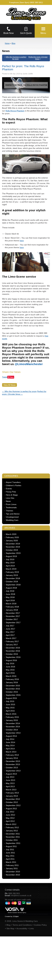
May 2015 (10, 708)
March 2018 (11, 603)
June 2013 (10, 780)
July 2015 (10, 701)
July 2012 (10, 812)
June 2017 (10, 629)
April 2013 (10, 786)
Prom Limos (11, 504)
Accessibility (22, 928)
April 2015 (10, 711)
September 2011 (13, 843)
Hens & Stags (12, 495)
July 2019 (10, 559)
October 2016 (12, 654)
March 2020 (11, 534)
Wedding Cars (12, 520)
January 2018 (12, 610)
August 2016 (11, 660)
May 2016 (10, 670)
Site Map (10, 928)
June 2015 (10, 704)
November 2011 (13, 837)
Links (31, 928)
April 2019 (10, 566)
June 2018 (10, 594)
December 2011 (13, 834)
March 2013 (11, 790)
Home (7, 43)
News (8, 501)
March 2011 (11, 862)
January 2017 (12, 644)
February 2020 (12, 537)
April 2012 (10, 821)
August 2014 (11, 736)
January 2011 (12, 868)
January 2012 (12, 831)
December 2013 (13, 761)
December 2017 (13, 613)
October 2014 (12, 730)
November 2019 (13, 547)
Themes (9, 511)
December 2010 (13, 871)
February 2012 (12, 827)
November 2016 (13, 651)
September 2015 (13, 695)
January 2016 (12, 682)
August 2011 (11, 846)
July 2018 (10, 591)
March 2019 (11, 569)
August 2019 (11, 556)
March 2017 (11, 638)
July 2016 (10, 663)
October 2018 (12, 581)
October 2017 (12, 619)
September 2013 (13, 771)
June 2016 (10, 667)
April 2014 (10, 749)
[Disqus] (26, 434)
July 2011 (10, 849)
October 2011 (12, 840)
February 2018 (12, 607)
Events (9, 488)
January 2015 (12, 720)
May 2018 (10, 597)
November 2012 (13, 799)
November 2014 (13, 726)
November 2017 (13, 616)
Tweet (4, 377)
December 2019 (13, 544)
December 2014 (13, 723)
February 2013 (12, 793)
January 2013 (12, 796)
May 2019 (10, 563)
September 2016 (13, 657)
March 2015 (11, 714)
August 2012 (11, 808)
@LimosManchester (29, 364)
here (22, 240)
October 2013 (12, 767)
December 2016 (13, 648)
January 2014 (12, 758)
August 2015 (11, 698)
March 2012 (11, 824)
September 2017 (13, 622)
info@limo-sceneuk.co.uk (21, 895)
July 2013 (10, 777)
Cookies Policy (40, 925)
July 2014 (10, 739)
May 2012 (10, 818)
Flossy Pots (11, 492)
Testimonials (11, 507)
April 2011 (10, 859)
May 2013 (10, 783)
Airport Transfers (13, 482)
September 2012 (13, 805)
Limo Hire (10, 498)
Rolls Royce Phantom (15, 111)
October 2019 (12, 550)
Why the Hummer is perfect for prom (16, 58)
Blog (13, 43)
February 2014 (12, 755)
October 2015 (12, 692)
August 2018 (11, 588)
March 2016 (11, 676)
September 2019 (13, 553)
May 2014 (10, 745)
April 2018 (10, 600)
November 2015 (13, 689)
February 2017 (12, 641)
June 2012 (10, 815)
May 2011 (10, 856)
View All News (9, 385)
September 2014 (13, 733)
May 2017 (10, 632)
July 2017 (10, 626)
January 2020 (12, 540)
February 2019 (12, 572)
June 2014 (10, 742)
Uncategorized (12, 517)
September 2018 (13, 585)
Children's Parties (13, 485)
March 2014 (11, 752)
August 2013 (11, 774)
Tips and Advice (13, 514)
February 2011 (12, 865)
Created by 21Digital (11, 916)
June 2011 (10, 853)
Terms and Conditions (22, 925)
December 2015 (13, 685)
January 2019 (12, 575)
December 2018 (13, 578)
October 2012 (12, 802)
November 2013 (13, 764)
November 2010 (13, 875)
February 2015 (12, 717)
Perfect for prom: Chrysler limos (38, 58)
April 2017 (10, 635)
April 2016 (10, 673)
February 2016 (12, 679)
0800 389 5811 (36, 2)
